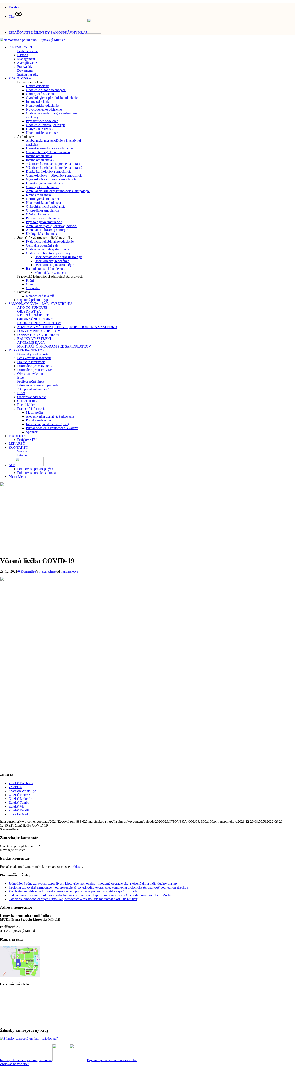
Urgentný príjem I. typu (33, 300)
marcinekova (69, 571)
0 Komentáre (27, 571)
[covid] (68, 550)
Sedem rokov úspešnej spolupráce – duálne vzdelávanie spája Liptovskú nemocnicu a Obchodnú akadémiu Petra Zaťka (90, 895)
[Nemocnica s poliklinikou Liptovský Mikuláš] (32, 40)
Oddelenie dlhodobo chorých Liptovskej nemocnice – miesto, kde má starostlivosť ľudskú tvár (73, 899)
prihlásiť (76, 866)
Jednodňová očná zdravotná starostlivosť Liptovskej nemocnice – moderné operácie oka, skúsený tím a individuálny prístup (93, 883)
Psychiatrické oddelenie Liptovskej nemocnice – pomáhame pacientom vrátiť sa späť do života (73, 891)
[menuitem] (152, 6)
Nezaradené (47, 571)
